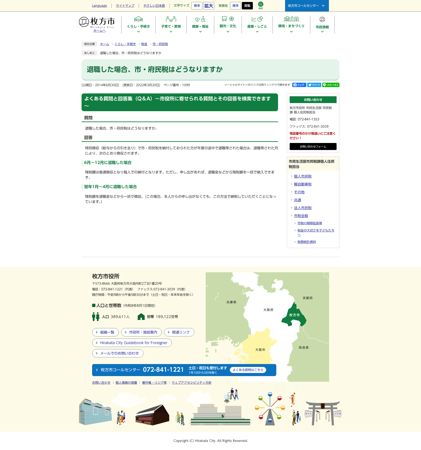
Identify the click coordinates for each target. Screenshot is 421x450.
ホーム (104, 44)
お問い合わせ (101, 382)
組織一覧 (107, 332)
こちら (248, 369)
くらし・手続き (125, 44)
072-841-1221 (112, 289)
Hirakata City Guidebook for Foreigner (133, 343)
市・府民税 (160, 44)
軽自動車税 (303, 184)
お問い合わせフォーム (313, 146)
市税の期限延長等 (310, 223)
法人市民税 (303, 208)
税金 (144, 44)
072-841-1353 (308, 119)
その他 (299, 192)
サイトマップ (125, 5)
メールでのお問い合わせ (119, 353)
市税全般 (301, 216)
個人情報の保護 (126, 382)
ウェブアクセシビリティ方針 (192, 382)
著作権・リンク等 (154, 382)
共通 (297, 200)
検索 (261, 8)
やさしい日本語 (154, 5)
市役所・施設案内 (143, 332)
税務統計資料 (307, 241)
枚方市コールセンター (303, 5)
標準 (197, 5)
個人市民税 (303, 176)
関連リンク (181, 332)
